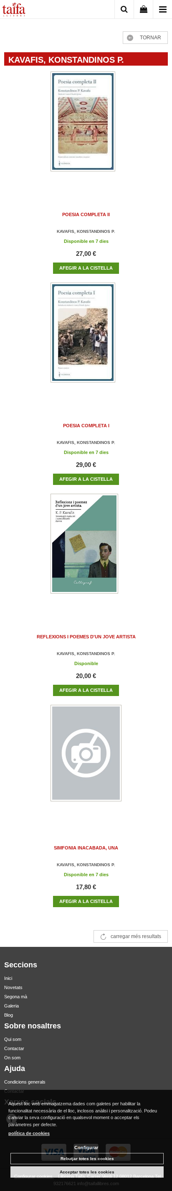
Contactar (14, 1048)
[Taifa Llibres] (13, 10)
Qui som (12, 1039)
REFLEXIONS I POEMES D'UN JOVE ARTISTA (86, 636)
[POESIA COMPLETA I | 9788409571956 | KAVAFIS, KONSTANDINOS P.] (86, 341)
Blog (8, 1015)
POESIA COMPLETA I (86, 425)
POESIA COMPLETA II (86, 214)
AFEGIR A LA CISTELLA (86, 267)
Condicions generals (25, 1081)
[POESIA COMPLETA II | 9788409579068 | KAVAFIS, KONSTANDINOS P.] (86, 129)
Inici (8, 978)
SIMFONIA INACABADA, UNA (86, 847)
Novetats (13, 987)
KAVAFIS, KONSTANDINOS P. (86, 231)
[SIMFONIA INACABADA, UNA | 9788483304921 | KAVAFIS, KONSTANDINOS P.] (86, 763)
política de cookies (29, 1133)
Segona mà (15, 996)
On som (12, 1057)
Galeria (11, 1005)
